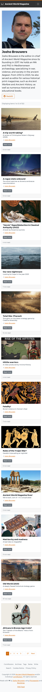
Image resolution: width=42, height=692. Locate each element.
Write (36, 664)
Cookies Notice (18, 668)
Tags (24, 664)
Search (8, 668)
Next (33, 653)
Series (30, 664)
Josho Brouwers (19, 681)
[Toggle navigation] (38, 4)
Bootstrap (21, 683)
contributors (17, 677)
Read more (7, 144)
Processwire (34, 681)
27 (28, 653)
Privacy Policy (31, 668)
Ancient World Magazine (25, 674)
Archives (18, 664)
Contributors (8, 664)
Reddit (9, 96)
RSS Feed (21, 687)
